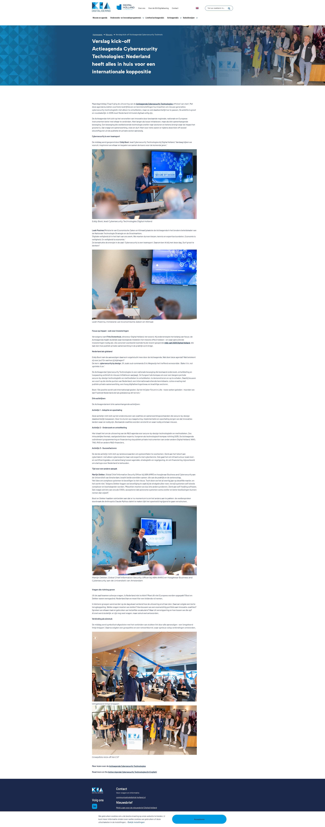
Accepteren (199, 819)
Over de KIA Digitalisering (158, 8)
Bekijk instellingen (136, 822)
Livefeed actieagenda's (154, 18)
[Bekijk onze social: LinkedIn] (94, 806)
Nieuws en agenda (100, 18)
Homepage (98, 34)
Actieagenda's (172, 18)
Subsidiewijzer (189, 18)
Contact (175, 8)
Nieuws (109, 34)
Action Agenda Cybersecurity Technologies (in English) (132, 772)
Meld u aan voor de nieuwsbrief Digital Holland (136, 807)
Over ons (141, 8)
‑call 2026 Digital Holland (179, 342)
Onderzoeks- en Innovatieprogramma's (125, 18)
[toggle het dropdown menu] (143, 17)
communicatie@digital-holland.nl (131, 797)
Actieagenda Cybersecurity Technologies (154, 104)
